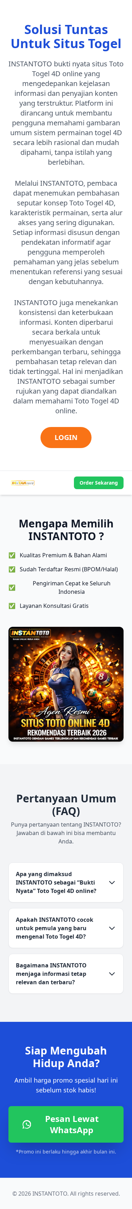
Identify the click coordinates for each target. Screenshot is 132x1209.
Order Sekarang (99, 482)
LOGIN (66, 437)
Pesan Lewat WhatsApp (72, 1124)
